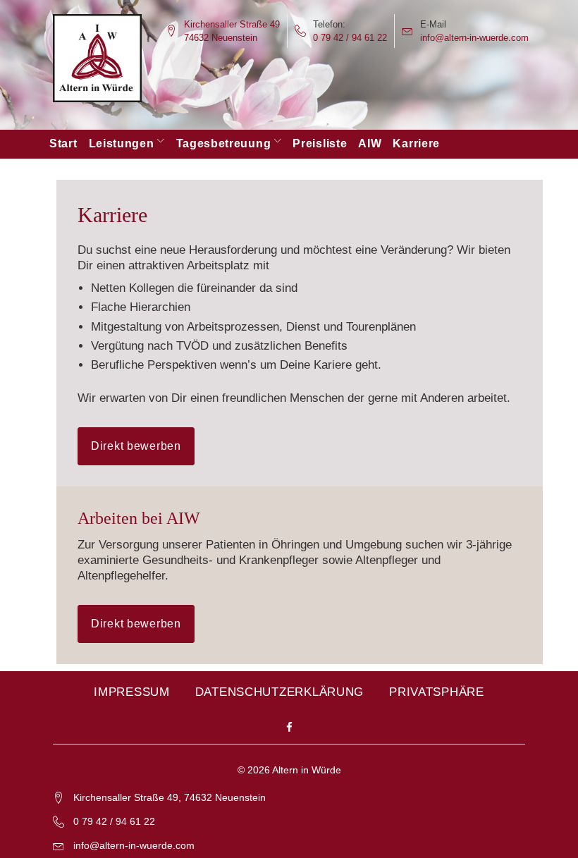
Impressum (131, 692)
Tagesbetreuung (223, 143)
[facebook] (289, 728)
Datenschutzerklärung (279, 692)
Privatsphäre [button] (436, 692)
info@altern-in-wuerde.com (474, 37)
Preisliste (320, 143)
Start (63, 143)
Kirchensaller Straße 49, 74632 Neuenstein (169, 797)
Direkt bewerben (136, 446)
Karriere (416, 143)
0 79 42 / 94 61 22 (350, 37)
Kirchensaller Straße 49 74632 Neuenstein (232, 31)
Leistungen (121, 143)
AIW (369, 143)
